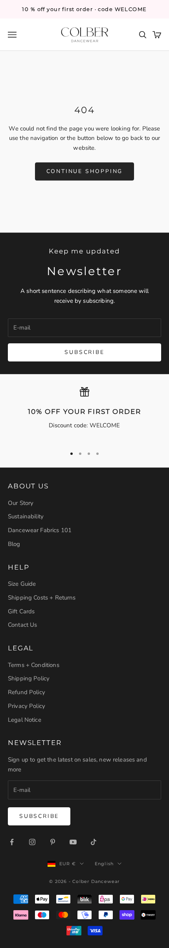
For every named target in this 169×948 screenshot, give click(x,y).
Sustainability (26, 516)
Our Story (20, 503)
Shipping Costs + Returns (42, 598)
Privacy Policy (26, 706)
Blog (14, 544)
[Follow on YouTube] (73, 842)
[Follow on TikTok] (93, 842)
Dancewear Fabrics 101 (40, 530)
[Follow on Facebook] (12, 842)
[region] (84, 413)
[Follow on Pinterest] (53, 842)
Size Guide (22, 584)
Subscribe (84, 352)
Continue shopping (84, 171)
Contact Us (22, 625)
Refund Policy (26, 692)
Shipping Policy (29, 678)
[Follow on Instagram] (32, 842)
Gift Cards (21, 611)
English (104, 863)
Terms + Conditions (33, 665)
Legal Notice (24, 720)
